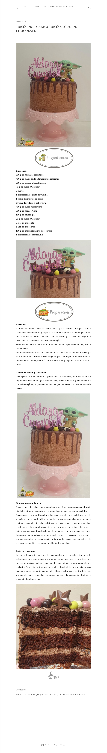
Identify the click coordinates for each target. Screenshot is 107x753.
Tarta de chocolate (68, 694)
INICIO (27, 6)
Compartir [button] (21, 689)
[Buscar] (89, 7)
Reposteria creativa (47, 694)
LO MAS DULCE (59, 6)
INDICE (47, 6)
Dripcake (31, 694)
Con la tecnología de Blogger (55, 745)
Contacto (37, 6)
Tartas (82, 694)
